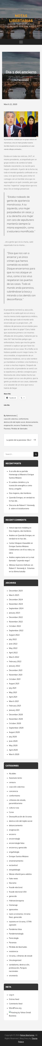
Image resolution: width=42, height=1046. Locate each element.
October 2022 (15, 626)
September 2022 (16, 630)
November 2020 (16, 719)
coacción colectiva (11, 419)
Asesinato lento (15, 778)
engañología (14, 852)
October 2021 (14, 679)
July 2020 (13, 736)
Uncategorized (15, 960)
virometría (13, 975)
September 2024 (16, 608)
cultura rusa (14, 808)
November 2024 (16, 604)
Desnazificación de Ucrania (20, 816)
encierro (17, 425)
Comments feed (15, 1003)
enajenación (8, 425)
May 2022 (13, 648)
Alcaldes (12, 773)
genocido (13, 896)
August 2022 (14, 635)
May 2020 (13, 745)
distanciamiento (32, 422)
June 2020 (13, 741)
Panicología (14, 938)
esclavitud (13, 865)
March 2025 (14, 595)
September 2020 (16, 728)
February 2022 (15, 661)
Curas (11, 812)
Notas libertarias (27, 1035)
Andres (12, 535)
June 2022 (13, 644)
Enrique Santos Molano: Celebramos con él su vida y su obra (22, 549)
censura (12, 782)
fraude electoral (15, 887)
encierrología (14, 839)
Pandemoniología (16, 934)
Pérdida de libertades (19, 429)
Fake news (13, 878)
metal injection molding (19, 528)
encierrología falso (16, 843)
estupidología (14, 870)
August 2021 (14, 683)
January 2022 (14, 666)
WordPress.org (15, 1008)
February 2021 (15, 706)
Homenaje (13, 905)
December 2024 (16, 599)
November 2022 (16, 621)
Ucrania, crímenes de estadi (20, 956)
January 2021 (14, 710)
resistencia (13, 951)
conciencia (13, 791)
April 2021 (13, 697)
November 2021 (15, 675)
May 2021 (13, 692)
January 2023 (14, 613)
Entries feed (14, 999)
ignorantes (13, 909)
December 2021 (15, 670)
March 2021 (14, 701)
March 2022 (14, 657)
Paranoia (7, 429)
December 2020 (16, 714)
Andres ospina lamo (17, 557)
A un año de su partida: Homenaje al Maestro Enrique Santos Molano (21, 474)
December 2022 (16, 617)
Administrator (11, 416)
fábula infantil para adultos (20, 874)
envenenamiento (16, 861)
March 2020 (14, 754)
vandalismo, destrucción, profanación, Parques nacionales (19, 967)
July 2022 (13, 639)
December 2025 (16, 591)
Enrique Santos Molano (18, 856)
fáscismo (12, 883)
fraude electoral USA (17, 892)
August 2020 (14, 732)
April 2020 (13, 750)
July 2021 (12, 688)
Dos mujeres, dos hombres (20, 493)
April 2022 (13, 652)
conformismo (23, 419)
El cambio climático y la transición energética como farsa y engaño (20, 485)
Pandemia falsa (26, 425)
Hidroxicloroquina (16, 900)
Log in (11, 995)
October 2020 (15, 723)
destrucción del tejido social (14, 422)
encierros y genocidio (18, 847)
